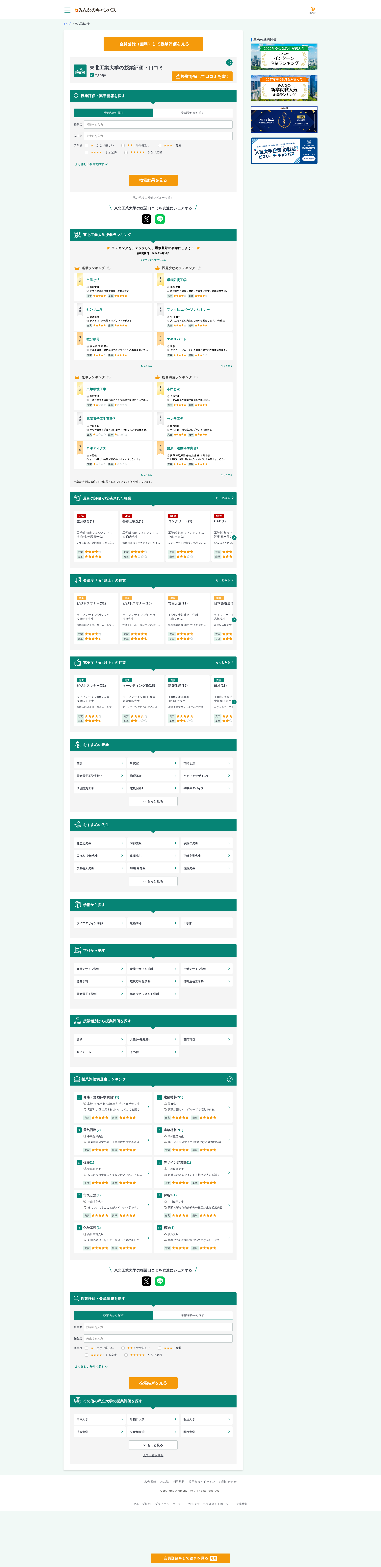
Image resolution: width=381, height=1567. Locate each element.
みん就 (164, 1481)
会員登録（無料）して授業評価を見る (154, 44)
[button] (234, 537)
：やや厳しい (138, 145)
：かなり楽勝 (146, 152)
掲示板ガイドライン (202, 1481)
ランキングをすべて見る (153, 260)
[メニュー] (67, 10)
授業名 (113, 112)
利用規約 (179, 1481)
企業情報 (242, 1503)
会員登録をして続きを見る (190, 1558)
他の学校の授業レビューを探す (153, 197)
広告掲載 (150, 1481)
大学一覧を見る (153, 1455)
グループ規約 (142, 1503)
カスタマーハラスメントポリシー (210, 1503)
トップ (67, 23)
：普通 (172, 145)
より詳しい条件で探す (89, 164)
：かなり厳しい (102, 145)
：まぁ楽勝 (104, 152)
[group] (96, 536)
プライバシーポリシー (169, 1503)
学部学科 (193, 112)
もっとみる (223, 498)
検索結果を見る (153, 180)
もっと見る (146, 366)
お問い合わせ (228, 1481)
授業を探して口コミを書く (205, 76)
